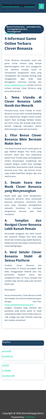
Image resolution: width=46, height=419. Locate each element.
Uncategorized (14, 31)
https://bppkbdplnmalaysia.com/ (19, 304)
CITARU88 (6, 370)
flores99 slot (7, 356)
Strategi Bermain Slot (17, 29)
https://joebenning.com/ (15, 85)
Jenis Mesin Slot (33, 26)
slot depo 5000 (8, 375)
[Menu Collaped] (41, 6)
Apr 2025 (10, 33)
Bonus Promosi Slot (15, 26)
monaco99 (6, 351)
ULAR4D (5, 365)
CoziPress (30, 417)
